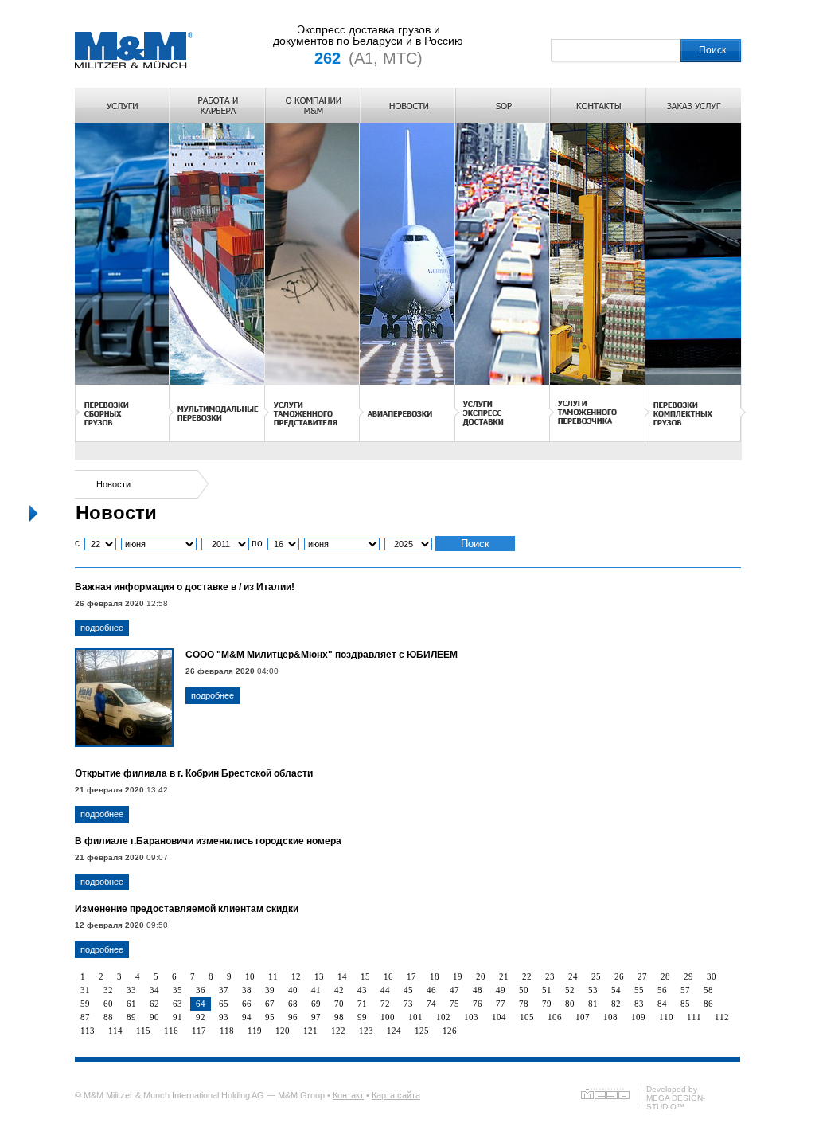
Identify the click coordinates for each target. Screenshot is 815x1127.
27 (642, 976)
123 (366, 1030)
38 (247, 990)
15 (365, 976)
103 (471, 1017)
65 (223, 1003)
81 (593, 1003)
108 (610, 1017)
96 (293, 1017)
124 (394, 1030)
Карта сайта (396, 1095)
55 (639, 990)
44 (385, 990)
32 (108, 990)
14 (342, 976)
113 (87, 1030)
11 (273, 976)
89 (131, 1017)
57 (685, 990)
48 (477, 990)
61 (131, 1003)
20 (480, 976)
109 (638, 1017)
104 (499, 1017)
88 (108, 1017)
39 (270, 990)
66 (247, 1003)
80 (570, 1003)
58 (708, 990)
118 (227, 1030)
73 (408, 1003)
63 (177, 1003)
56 (662, 990)
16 (388, 976)
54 (616, 990)
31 (85, 990)
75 (454, 1003)
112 (722, 1017)
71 (362, 1003)
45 (408, 990)
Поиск (712, 50)
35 (177, 990)
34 (154, 990)
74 (431, 1003)
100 (387, 1017)
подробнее (101, 627)
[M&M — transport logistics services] (134, 67)
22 (527, 976)
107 (582, 1017)
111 (694, 1017)
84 (662, 1003)
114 (115, 1030)
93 (223, 1017)
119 (255, 1030)
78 (523, 1003)
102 (443, 1017)
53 (593, 990)
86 (708, 1003)
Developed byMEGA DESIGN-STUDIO (675, 1098)
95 (270, 1017)
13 (319, 976)
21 (504, 976)
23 (550, 976)
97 (316, 1017)
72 (385, 1003)
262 (327, 58)
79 (547, 1003)
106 (555, 1017)
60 (108, 1003)
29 (688, 976)
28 (665, 976)
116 (171, 1030)
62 (154, 1003)
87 (85, 1017)
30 (711, 976)
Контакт (348, 1095)
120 (282, 1030)
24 (573, 976)
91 (177, 1017)
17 (411, 976)
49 (500, 990)
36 (200, 990)
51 (547, 990)
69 (316, 1003)
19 (457, 976)
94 (247, 1017)
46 (431, 990)
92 (200, 1017)
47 (454, 990)
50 (523, 990)
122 (338, 1030)
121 (310, 1030)
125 (422, 1030)
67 (270, 1003)
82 (616, 1003)
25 (596, 976)
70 (339, 1003)
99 (362, 1017)
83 (639, 1003)
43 (362, 990)
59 (85, 1003)
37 (223, 990)
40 (293, 990)
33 (131, 990)
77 (500, 1003)
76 (477, 1003)
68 (293, 1003)
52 (570, 990)
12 (296, 976)
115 (143, 1030)
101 (415, 1017)
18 (434, 976)
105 (527, 1017)
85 (685, 1003)
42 (339, 990)
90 (154, 1017)
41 (316, 990)
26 (619, 976)
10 (250, 976)
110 (666, 1017)
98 (339, 1017)
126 (450, 1030)
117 (199, 1030)
